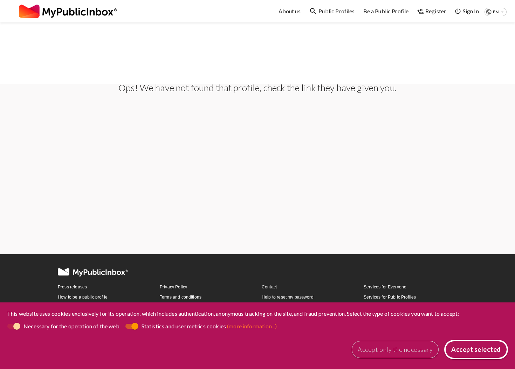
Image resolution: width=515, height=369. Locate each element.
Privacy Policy (173, 287)
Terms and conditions (180, 297)
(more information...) (252, 326)
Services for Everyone (385, 287)
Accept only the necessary (395, 349)
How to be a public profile (83, 297)
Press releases (72, 287)
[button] (496, 12)
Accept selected (476, 349)
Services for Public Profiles (390, 297)
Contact (269, 287)
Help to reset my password (288, 297)
